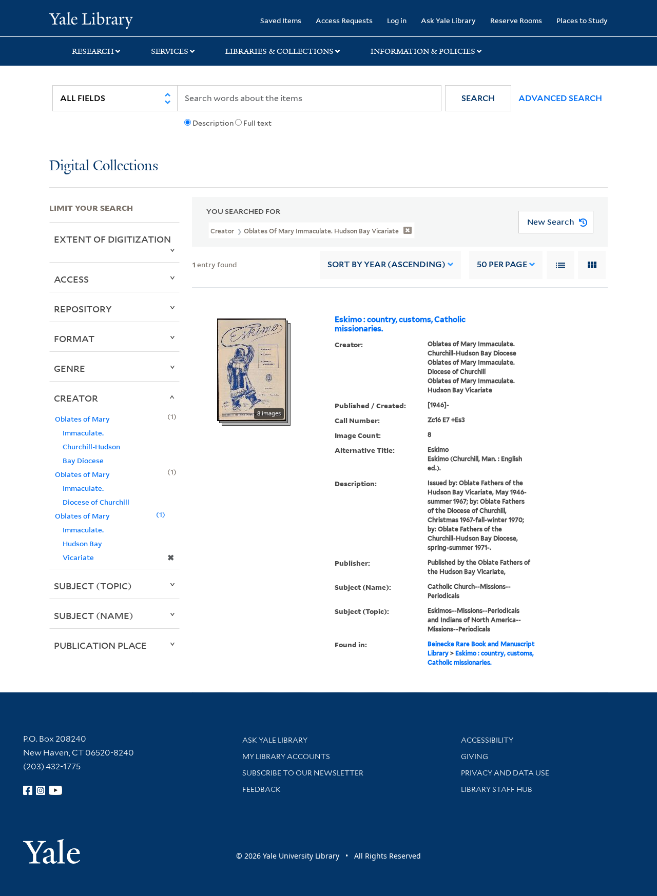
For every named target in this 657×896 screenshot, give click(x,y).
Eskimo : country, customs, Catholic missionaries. (400, 324)
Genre (69, 368)
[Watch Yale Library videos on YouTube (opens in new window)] (55, 790)
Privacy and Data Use (505, 773)
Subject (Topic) (93, 586)
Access (71, 279)
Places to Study (582, 20)
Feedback (261, 789)
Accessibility (487, 740)
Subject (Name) (93, 615)
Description (213, 123)
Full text (257, 123)
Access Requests (344, 20)
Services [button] (169, 51)
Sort (386, 264)
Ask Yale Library (448, 20)
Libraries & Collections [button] (279, 51)
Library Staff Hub (496, 789)
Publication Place (100, 645)
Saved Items (280, 20)
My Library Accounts (286, 756)
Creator (76, 398)
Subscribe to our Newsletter (302, 773)
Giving (474, 756)
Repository (83, 309)
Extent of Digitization (112, 239)
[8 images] (251, 368)
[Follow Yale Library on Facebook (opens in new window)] (27, 790)
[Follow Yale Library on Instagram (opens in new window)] (40, 790)
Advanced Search (560, 98)
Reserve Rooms (516, 20)
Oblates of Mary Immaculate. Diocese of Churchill (92, 488)
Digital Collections (103, 166)
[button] (478, 98)
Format (74, 338)
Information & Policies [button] (423, 51)
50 (502, 264)
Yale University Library (91, 19)
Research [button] (93, 51)
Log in (397, 20)
